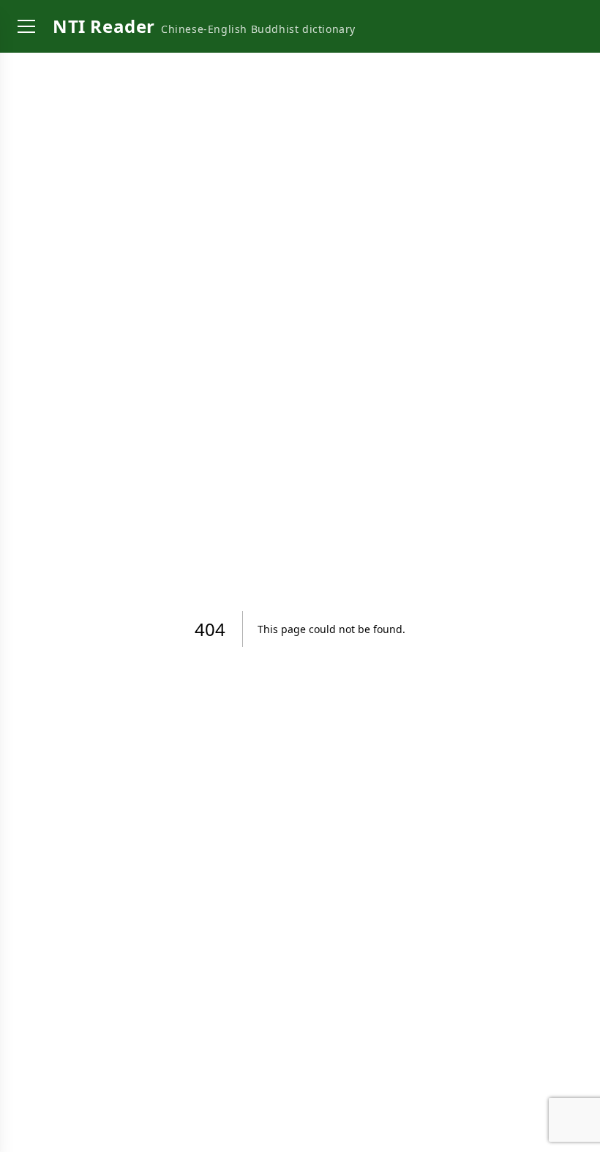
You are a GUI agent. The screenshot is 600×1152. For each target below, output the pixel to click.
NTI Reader (104, 26)
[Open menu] (26, 26)
